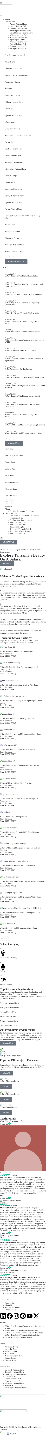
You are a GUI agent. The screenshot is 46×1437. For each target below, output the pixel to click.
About (7, 509)
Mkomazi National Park (19, 37)
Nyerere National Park (18, 42)
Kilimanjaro (9, 449)
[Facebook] (10, 1316)
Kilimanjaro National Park (20, 31)
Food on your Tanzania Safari (21, 520)
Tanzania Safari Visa (18, 525)
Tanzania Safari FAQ (18, 534)
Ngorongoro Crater (17, 40)
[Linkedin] (3, 1316)
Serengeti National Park (19, 46)
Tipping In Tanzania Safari (20, 529)
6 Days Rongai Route (8, 1107)
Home (7, 20)
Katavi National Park (18, 26)
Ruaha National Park (18, 44)
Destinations (10, 22)
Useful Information (12, 513)
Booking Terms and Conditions (22, 511)
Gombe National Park (18, 28)
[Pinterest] (23, 1316)
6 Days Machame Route (9, 1094)
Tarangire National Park (19, 49)
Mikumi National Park (18, 35)
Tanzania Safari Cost (18, 522)
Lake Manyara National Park (21, 33)
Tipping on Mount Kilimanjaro (22, 531)
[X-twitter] (36, 1316)
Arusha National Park (18, 24)
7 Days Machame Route (9, 1081)
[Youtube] (29, 1316)
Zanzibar (8, 507)
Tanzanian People (17, 527)
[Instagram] (16, 1316)
